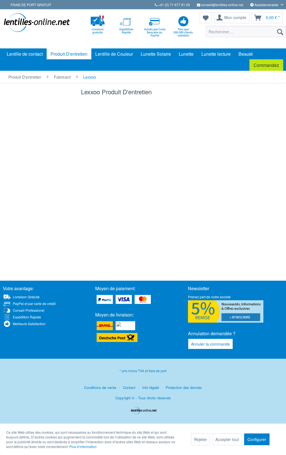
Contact (129, 387)
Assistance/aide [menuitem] (266, 4)
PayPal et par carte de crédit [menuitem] (34, 303)
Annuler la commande (210, 344)
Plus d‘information (83, 446)
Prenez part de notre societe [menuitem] (209, 296)
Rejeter (200, 439)
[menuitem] (246, 31)
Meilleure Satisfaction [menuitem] (29, 323)
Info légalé (150, 387)
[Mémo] (206, 17)
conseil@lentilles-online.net (221, 4)
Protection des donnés (184, 387)
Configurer (256, 439)
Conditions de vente (100, 387)
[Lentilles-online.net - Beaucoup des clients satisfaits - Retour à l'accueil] (37, 29)
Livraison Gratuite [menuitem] (26, 296)
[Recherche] (280, 31)
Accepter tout (227, 439)
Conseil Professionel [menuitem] (28, 310)
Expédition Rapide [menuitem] (27, 317)
